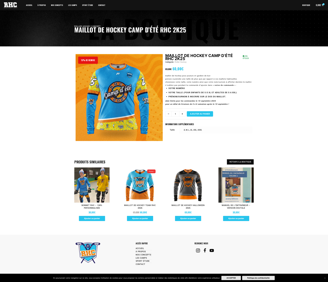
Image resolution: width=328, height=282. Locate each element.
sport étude (87, 5)
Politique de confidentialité (258, 278)
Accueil (29, 5)
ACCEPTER (231, 278)
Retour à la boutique (240, 162)
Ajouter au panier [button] (92, 218)
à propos (42, 5)
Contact (101, 5)
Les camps (72, 5)
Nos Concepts (57, 5)
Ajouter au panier (200, 114)
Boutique (306, 5)
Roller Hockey (181, 62)
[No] (325, 278)
